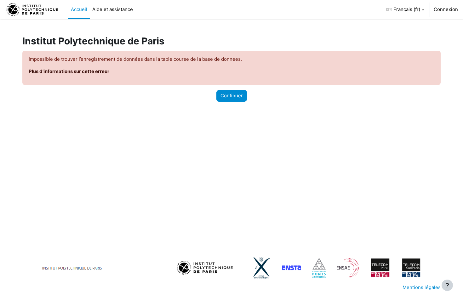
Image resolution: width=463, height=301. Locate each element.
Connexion (446, 9)
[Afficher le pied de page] (447, 285)
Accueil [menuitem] (79, 9)
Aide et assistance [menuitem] (112, 9)
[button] (405, 9)
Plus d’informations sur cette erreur (69, 71)
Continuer (231, 96)
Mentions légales (422, 287)
